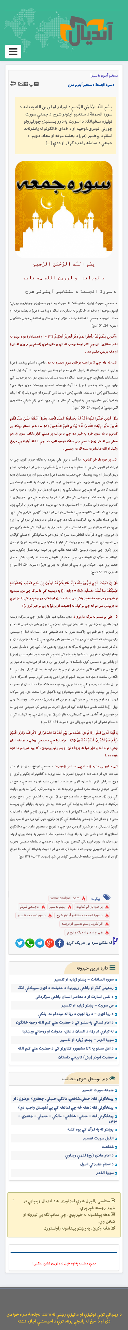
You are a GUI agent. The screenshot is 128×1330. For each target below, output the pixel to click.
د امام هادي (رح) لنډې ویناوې (89, 1155)
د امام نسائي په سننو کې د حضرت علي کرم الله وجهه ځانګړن (65, 1022)
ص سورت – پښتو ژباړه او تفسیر (87, 1005)
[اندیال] (86, 31)
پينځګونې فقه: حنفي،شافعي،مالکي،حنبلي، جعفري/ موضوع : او (63, 1098)
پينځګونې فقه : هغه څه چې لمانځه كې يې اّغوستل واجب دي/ (66, 1107)
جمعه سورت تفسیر (98, 1090)
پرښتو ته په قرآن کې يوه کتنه (91, 1129)
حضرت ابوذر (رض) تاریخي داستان (86, 1057)
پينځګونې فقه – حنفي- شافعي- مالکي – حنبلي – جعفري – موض (67, 1118)
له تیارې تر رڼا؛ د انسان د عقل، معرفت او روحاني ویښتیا (68, 1031)
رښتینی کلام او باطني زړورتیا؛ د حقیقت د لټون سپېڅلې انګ (65, 988)
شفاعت (108, 1147)
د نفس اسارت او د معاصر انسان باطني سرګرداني (74, 997)
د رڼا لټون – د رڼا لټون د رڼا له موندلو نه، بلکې (76, 1014)
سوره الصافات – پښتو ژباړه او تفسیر (84, 979)
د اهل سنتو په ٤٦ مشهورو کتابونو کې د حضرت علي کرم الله (66, 1048)
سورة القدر (105, 1173)
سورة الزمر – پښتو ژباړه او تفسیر (87, 1040)
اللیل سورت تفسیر (98, 1138)
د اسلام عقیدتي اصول (97, 1164)
